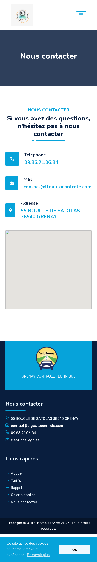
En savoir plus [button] (38, 555)
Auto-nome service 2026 (48, 523)
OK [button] (74, 549)
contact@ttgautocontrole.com (57, 186)
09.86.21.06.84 (41, 162)
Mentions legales (25, 440)
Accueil (17, 473)
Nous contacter (24, 502)
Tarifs (16, 480)
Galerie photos (23, 495)
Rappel (16, 488)
